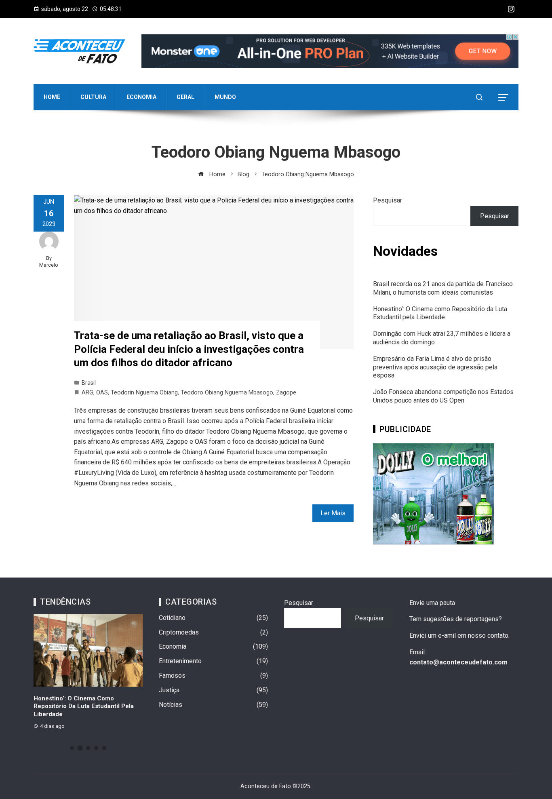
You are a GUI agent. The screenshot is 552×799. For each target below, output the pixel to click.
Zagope (286, 392)
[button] (72, 748)
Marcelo (48, 265)
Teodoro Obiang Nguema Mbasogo (227, 392)
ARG (87, 392)
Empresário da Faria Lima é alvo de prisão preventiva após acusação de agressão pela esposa (435, 367)
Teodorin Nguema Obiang (144, 392)
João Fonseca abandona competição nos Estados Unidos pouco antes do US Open (443, 396)
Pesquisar (387, 200)
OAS (102, 392)
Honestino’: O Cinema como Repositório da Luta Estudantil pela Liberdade (440, 313)
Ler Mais (333, 513)
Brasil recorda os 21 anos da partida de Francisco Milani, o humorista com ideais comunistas (443, 288)
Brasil (89, 382)
